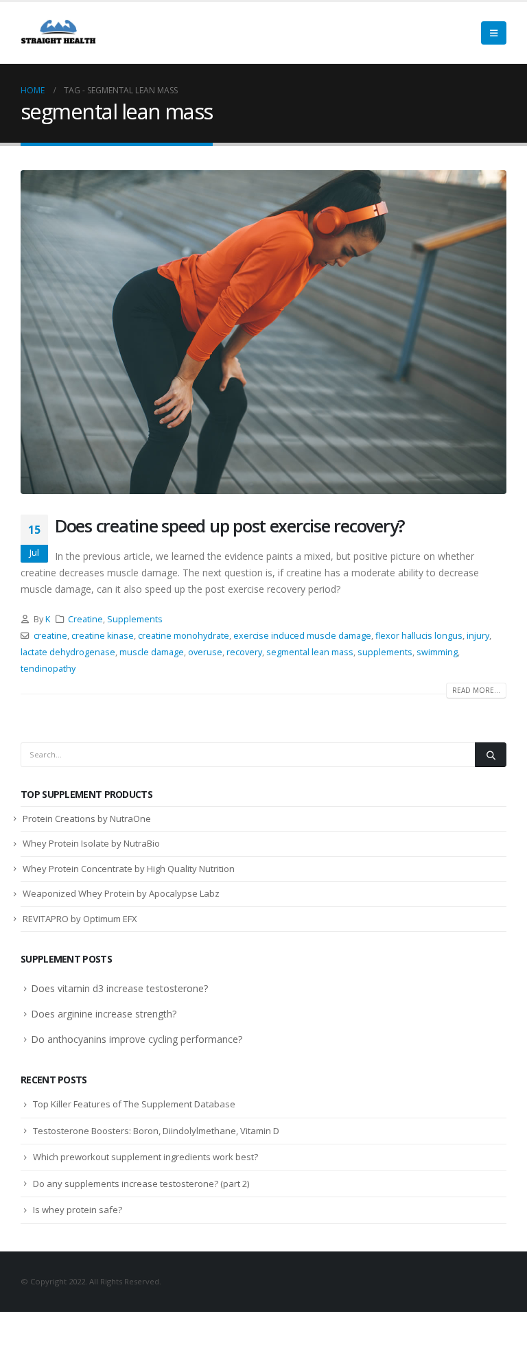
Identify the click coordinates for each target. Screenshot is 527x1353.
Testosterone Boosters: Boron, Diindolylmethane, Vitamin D (156, 1131)
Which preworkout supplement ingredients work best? (145, 1157)
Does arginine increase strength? (103, 1013)
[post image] (263, 332)
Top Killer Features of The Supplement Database (134, 1104)
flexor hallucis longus (418, 636)
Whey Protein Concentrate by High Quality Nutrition (129, 868)
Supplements (135, 619)
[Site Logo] (58, 33)
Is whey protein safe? (77, 1209)
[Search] (490, 754)
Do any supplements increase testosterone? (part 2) (141, 1183)
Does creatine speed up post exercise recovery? (230, 525)
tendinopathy (48, 668)
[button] (493, 33)
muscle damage (151, 652)
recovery (244, 652)
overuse (205, 652)
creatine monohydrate (183, 636)
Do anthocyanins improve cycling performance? (136, 1039)
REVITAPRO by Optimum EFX (80, 919)
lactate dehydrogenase (68, 652)
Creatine (85, 619)
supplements (385, 652)
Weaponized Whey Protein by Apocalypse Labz (121, 893)
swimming (437, 652)
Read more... (476, 690)
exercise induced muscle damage (302, 636)
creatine (50, 636)
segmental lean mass (309, 652)
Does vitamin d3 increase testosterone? (119, 988)
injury (478, 636)
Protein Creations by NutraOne (87, 818)
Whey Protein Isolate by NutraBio (91, 843)
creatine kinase (102, 636)
